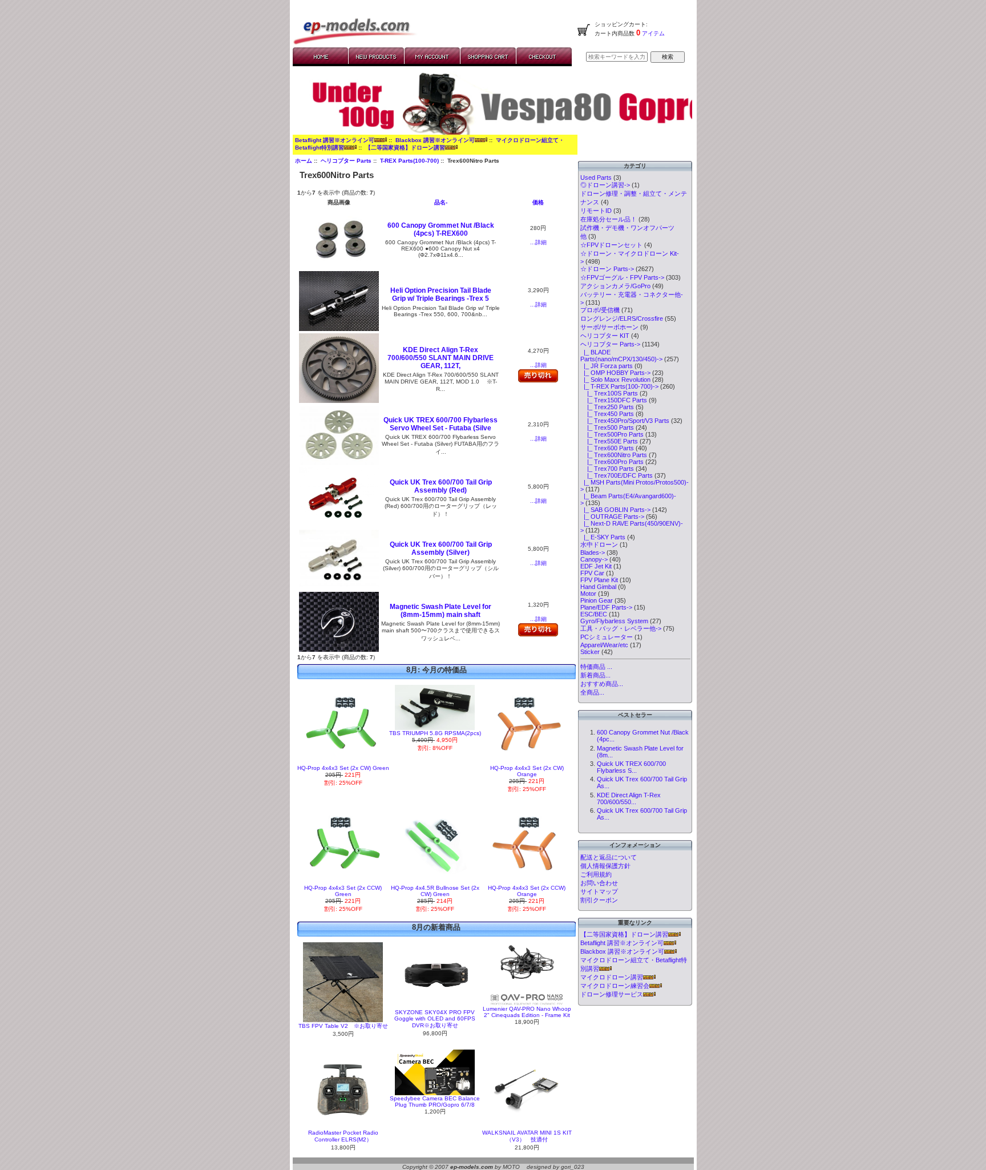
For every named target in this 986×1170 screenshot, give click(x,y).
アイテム (652, 33)
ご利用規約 (596, 874)
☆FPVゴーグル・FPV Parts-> (622, 277)
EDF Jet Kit (596, 566)
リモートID (596, 210)
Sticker (590, 651)
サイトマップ (599, 891)
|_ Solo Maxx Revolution (615, 379)
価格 (538, 202)
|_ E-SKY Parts (602, 537)
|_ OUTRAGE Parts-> (612, 516)
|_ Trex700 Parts (607, 468)
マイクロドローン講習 (611, 977)
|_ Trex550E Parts (609, 441)
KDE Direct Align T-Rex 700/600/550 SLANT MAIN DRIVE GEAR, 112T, (440, 358)
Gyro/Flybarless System (614, 621)
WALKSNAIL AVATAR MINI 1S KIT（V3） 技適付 (527, 1136)
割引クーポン (599, 900)
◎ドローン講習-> (605, 184)
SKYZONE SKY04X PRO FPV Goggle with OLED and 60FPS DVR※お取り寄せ (434, 1018)
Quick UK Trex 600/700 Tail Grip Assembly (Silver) (441, 548)
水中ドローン (599, 544)
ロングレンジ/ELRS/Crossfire (621, 318)
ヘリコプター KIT (604, 335)
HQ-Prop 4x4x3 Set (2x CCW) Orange (526, 891)
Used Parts (596, 177)
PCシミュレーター (606, 637)
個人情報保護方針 (605, 865)
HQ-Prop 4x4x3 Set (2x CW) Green (343, 768)
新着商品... (595, 675)
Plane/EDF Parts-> (606, 607)
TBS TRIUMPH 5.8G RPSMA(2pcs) (435, 733)
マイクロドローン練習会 (614, 985)
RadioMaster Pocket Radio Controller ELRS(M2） (343, 1136)
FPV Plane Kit (599, 579)
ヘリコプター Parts (346, 161)
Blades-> (592, 552)
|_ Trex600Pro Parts (612, 461)
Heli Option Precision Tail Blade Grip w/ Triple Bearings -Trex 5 (440, 294)
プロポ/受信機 (600, 309)
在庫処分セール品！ (608, 219)
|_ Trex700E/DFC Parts (616, 475)
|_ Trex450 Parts (607, 413)
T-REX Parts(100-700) (409, 161)
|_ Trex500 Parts (607, 427)
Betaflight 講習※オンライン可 (334, 140)
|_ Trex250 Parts (607, 407)
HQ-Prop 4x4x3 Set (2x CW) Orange (527, 771)
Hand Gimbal (598, 586)
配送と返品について (608, 857)
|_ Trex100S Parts (609, 393)
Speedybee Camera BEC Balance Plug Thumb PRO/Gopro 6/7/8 (435, 1101)
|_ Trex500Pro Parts (612, 434)
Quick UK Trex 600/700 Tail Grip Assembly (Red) (441, 486)
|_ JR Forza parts (606, 365)
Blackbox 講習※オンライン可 (435, 140)
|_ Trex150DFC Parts (613, 400)
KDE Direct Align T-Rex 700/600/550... (629, 798)
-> (610, 344)
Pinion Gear (596, 600)
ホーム (303, 161)
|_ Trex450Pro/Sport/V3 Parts (624, 420)
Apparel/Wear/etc (604, 645)
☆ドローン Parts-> (607, 268)
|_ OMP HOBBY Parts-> (615, 372)
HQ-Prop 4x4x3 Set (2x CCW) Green (343, 891)
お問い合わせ (599, 882)
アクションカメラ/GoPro (615, 286)
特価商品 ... (596, 666)
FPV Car (592, 573)
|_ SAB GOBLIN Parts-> (615, 509)
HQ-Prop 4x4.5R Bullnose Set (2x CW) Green (435, 891)
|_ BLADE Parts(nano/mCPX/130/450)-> (621, 355)
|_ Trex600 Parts (607, 448)
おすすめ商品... (601, 683)
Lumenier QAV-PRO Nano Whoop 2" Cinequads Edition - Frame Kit (527, 1012)
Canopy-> (594, 559)
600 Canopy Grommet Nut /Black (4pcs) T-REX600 (440, 229)
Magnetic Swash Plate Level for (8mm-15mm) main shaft (440, 611)
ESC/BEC (593, 614)
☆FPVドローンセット (611, 244)
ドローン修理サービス (611, 994)
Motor (588, 593)
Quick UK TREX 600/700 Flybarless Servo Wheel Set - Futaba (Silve (440, 424)
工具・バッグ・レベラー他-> (620, 628)
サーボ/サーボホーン (609, 327)
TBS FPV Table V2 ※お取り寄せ (343, 1026)
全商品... (592, 692)
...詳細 (538, 242)
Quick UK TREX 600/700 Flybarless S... (631, 767)
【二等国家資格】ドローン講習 (405, 147)
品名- (440, 202)
